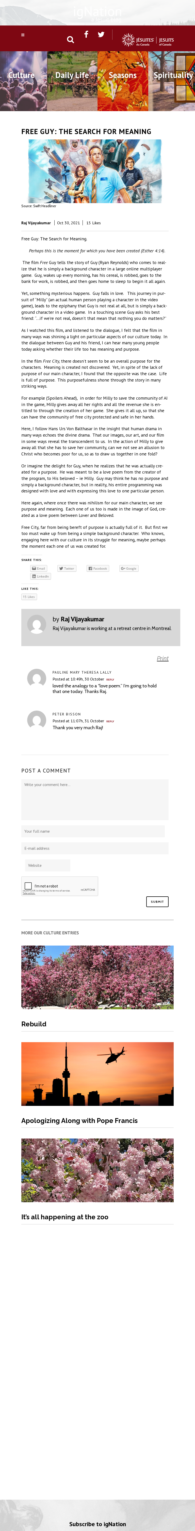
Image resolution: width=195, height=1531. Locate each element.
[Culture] (21, 105)
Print (163, 658)
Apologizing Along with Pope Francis (79, 1120)
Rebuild (33, 1024)
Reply (110, 679)
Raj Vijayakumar (36, 222)
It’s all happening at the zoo (64, 1217)
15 (93, 223)
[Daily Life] (72, 105)
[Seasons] (123, 105)
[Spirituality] (173, 105)
